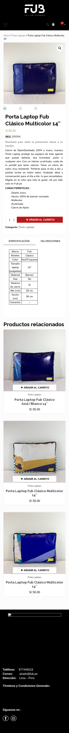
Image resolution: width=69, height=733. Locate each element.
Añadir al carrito (41, 219)
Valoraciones (50, 241)
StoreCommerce (26, 729)
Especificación (19, 241)
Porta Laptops (18, 35)
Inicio (6, 35)
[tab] (19, 241)
